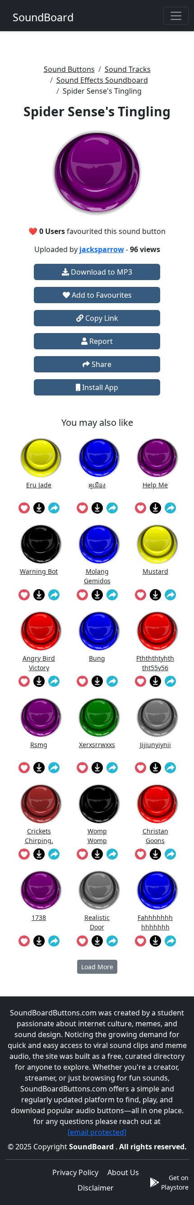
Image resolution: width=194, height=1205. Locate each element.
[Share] (54, 508)
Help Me (155, 485)
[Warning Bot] (41, 544)
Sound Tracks (128, 69)
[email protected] (97, 1132)
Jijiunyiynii (155, 744)
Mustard (155, 571)
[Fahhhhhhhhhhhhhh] (157, 890)
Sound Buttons (69, 69)
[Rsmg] (41, 717)
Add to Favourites (101, 295)
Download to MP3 (100, 272)
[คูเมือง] (99, 458)
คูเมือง (97, 485)
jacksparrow (101, 249)
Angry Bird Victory (39, 663)
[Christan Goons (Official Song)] (157, 804)
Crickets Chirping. (39, 835)
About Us (123, 1172)
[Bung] (99, 631)
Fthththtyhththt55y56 (155, 663)
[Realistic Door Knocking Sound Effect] (99, 890)
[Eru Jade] (41, 458)
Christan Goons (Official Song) (155, 835)
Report (100, 341)
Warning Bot (39, 571)
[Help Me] (157, 458)
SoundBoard (92, 1147)
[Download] (39, 508)
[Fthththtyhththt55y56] (157, 631)
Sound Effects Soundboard (102, 80)
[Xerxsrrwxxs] (99, 717)
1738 (39, 917)
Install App (99, 387)
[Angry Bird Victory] (41, 631)
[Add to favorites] (24, 508)
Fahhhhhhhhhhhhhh (155, 922)
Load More (97, 966)
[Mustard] (157, 544)
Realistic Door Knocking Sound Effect (97, 922)
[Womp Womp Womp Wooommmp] (99, 804)
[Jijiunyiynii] (157, 717)
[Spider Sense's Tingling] (97, 173)
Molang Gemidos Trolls (97, 576)
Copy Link (100, 318)
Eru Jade (38, 485)
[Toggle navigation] (176, 16)
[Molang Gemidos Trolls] (99, 544)
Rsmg (38, 744)
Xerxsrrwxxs (97, 744)
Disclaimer (96, 1188)
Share (100, 364)
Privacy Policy (75, 1172)
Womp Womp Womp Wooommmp (97, 835)
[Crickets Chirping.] (41, 804)
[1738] (41, 890)
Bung (97, 658)
